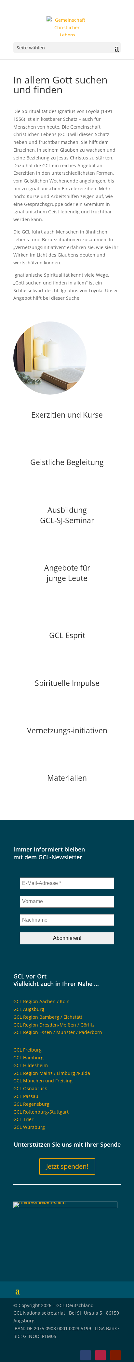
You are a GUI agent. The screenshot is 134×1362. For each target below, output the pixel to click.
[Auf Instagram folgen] (100, 1355)
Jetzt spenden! (67, 1166)
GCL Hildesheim (30, 1065)
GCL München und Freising (43, 1081)
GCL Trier (23, 1119)
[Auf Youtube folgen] (115, 1355)
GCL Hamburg (28, 1057)
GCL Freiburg (27, 1050)
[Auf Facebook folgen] (85, 1355)
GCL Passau (25, 1096)
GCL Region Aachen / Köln (41, 1001)
